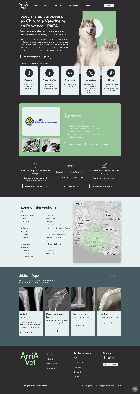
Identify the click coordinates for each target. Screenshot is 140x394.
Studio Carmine (42, 386)
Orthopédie (77, 372)
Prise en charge (74, 6)
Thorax (76, 377)
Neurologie (77, 367)
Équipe (46, 6)
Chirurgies (58, 6)
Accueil (37, 6)
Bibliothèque (89, 6)
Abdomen (77, 358)
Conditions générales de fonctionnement (108, 386)
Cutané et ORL (79, 362)
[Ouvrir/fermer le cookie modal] (135, 389)
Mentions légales (86, 386)
